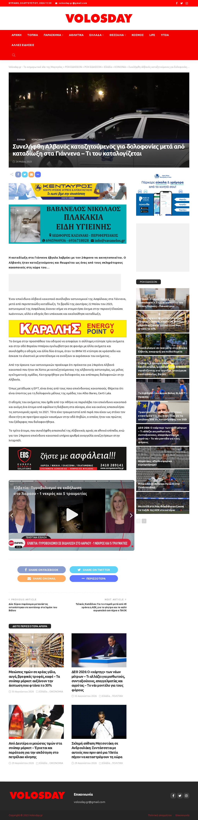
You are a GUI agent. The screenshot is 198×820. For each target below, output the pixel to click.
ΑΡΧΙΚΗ (16, 35)
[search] (14, 55)
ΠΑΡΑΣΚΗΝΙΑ (52, 35)
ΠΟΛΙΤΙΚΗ (117, 696)
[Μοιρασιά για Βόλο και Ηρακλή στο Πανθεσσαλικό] (162, 480)
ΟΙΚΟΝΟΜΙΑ (56, 691)
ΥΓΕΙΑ (165, 35)
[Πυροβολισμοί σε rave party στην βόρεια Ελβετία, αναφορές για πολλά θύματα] (162, 344)
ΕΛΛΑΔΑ (95, 35)
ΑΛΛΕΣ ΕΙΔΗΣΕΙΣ (23, 45)
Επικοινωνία (182, 815)
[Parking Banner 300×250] (162, 193)
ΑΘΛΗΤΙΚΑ (76, 35)
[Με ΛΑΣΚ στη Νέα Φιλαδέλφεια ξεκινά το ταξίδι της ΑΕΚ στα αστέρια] (162, 503)
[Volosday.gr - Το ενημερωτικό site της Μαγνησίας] (99, 18)
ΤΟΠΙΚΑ (32, 35)
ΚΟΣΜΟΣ (138, 35)
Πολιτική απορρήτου (160, 815)
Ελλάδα (21, 140)
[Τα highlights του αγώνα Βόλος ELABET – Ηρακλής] (162, 390)
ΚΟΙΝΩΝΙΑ (37, 140)
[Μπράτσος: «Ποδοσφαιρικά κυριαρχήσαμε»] (162, 457)
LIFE (152, 35)
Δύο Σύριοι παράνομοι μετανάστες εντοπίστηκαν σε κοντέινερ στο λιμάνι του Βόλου (33, 607)
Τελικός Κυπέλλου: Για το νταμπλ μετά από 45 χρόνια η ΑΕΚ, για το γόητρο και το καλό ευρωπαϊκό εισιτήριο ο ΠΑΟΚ (101, 607)
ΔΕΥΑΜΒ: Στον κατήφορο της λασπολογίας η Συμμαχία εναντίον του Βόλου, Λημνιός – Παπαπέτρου (160, 303)
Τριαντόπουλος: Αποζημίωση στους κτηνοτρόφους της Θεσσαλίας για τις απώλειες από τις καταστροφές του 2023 (162, 416)
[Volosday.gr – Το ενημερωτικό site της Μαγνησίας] (37, 795)
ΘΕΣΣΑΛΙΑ (116, 35)
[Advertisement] (65, 282)
